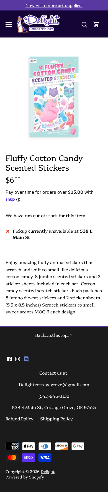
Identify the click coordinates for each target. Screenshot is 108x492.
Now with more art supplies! (54, 5)
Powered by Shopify (25, 477)
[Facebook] (9, 358)
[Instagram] (17, 358)
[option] (54, 97)
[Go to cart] (96, 23)
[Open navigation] (9, 24)
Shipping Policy (56, 418)
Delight (48, 471)
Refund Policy (20, 418)
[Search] (84, 23)
